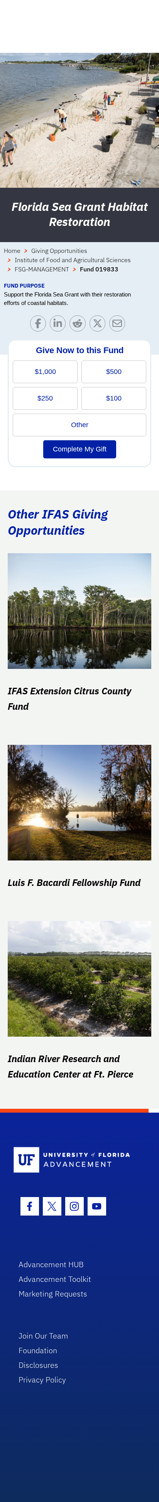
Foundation (38, 1350)
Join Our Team (43, 1335)
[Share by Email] (119, 325)
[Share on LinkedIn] (59, 325)
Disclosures (38, 1365)
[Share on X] (99, 325)
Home (12, 250)
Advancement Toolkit (55, 1279)
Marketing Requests (53, 1293)
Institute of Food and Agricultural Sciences (73, 260)
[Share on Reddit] (79, 325)
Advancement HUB (51, 1264)
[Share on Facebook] (40, 325)
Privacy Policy (42, 1379)
